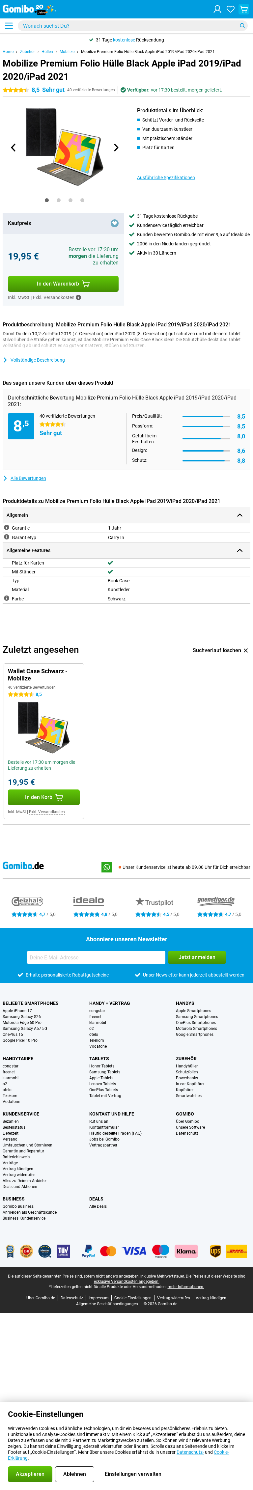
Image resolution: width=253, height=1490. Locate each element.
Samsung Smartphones (197, 1016)
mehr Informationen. (186, 1286)
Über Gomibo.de (40, 1298)
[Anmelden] (217, 9)
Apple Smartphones (193, 1010)
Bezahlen (11, 1121)
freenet (95, 1016)
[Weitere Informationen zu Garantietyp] (6, 536)
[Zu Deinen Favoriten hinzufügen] (115, 223)
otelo (93, 1034)
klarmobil (97, 1022)
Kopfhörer (185, 1090)
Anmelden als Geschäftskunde (30, 1212)
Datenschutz (187, 1133)
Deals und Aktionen (20, 1186)
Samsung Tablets (104, 1072)
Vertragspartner (103, 1145)
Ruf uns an (98, 1121)
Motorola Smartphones (196, 1028)
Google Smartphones (194, 1034)
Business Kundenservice (24, 1218)
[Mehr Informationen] (78, 297)
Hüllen (47, 51)
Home (8, 51)
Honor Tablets (101, 1066)
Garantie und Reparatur (23, 1151)
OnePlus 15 (13, 1034)
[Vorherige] (13, 147)
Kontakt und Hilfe (111, 1114)
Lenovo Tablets (102, 1084)
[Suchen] (242, 25)
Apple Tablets (101, 1078)
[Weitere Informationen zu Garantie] (6, 527)
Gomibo (185, 1114)
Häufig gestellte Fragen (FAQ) (115, 1133)
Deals (96, 1198)
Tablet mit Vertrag (105, 1095)
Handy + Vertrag (109, 1003)
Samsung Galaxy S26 (22, 1016)
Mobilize (67, 51)
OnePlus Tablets (103, 1090)
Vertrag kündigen (18, 1169)
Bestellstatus (14, 1127)
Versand (10, 1139)
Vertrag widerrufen (19, 1175)
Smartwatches (189, 1095)
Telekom (96, 1040)
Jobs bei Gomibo (104, 1139)
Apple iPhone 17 (17, 1010)
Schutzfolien (187, 1072)
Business (14, 1198)
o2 (91, 1028)
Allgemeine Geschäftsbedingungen (107, 1304)
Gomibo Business (18, 1206)
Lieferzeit (10, 1133)
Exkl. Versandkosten (47, 812)
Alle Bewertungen (28, 478)
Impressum (99, 1298)
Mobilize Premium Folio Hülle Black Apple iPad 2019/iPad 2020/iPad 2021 (148, 51)
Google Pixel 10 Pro (20, 1040)
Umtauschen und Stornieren (27, 1145)
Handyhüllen (187, 1066)
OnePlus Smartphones (196, 1022)
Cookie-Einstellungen (133, 1298)
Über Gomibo (187, 1121)
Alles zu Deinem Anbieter (25, 1180)
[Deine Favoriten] (230, 9)
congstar (97, 1010)
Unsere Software (190, 1127)
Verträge (10, 1163)
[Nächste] (115, 147)
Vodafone (98, 1046)
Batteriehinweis (16, 1157)
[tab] (47, 200)
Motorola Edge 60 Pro (22, 1022)
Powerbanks (187, 1078)
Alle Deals (98, 1206)
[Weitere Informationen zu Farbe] (6, 598)
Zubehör (27, 51)
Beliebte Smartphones (31, 1003)
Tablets (99, 1058)
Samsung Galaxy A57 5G (25, 1028)
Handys (185, 1003)
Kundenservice (21, 1114)
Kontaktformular (104, 1127)
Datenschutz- (190, 1452)
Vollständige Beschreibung (38, 360)
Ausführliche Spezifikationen (166, 177)
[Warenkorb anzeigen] (243, 9)
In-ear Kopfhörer (190, 1084)
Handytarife (18, 1058)
